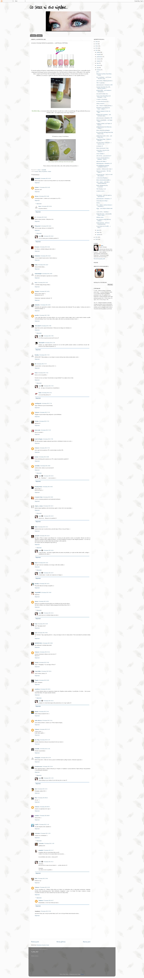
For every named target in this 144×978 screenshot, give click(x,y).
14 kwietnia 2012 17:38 (48, 386)
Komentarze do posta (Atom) (43, 945)
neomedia (41, 850)
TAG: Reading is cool (101, 189)
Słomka (36, 711)
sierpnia (98, 61)
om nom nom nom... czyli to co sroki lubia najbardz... (104, 175)
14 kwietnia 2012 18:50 (43, 601)
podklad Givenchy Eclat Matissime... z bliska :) (104, 127)
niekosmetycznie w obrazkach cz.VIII (104, 85)
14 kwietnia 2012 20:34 (45, 689)
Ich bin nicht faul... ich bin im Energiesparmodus (102, 223)
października (99, 56)
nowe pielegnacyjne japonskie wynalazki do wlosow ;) (102, 166)
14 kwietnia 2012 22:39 (46, 757)
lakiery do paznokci (43, 171)
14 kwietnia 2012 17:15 (41, 363)
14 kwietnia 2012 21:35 (45, 739)
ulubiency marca (99, 217)
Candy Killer (38, 671)
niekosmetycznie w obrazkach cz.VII (104, 118)
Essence (36, 171)
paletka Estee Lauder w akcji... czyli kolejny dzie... (104, 136)
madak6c (37, 815)
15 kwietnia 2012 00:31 (45, 806)
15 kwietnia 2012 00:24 (43, 797)
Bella (36, 878)
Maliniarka (37, 256)
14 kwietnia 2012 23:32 (42, 789)
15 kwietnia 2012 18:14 (48, 613)
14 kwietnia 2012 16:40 (44, 196)
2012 (96, 50)
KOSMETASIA (38, 643)
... (96, 193)
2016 (96, 41)
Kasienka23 (37, 178)
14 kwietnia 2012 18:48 (46, 592)
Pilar (36, 798)
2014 (96, 46)
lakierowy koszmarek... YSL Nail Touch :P (103, 171)
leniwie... (98, 202)
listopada (99, 54)
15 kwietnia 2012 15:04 (43, 878)
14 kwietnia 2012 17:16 (43, 372)
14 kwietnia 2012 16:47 (43, 264)
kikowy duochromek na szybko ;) (103, 180)
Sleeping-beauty (38, 486)
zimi (36, 789)
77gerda (36, 680)
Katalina (37, 355)
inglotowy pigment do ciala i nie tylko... (103, 111)
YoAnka (36, 421)
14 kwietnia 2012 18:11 (47, 392)
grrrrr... (98, 71)
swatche (49, 171)
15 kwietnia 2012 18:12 (48, 861)
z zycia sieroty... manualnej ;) (102, 211)
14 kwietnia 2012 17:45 (46, 430)
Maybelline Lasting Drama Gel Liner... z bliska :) (103, 108)
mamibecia (37, 689)
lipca (98, 63)
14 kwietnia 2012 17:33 (44, 421)
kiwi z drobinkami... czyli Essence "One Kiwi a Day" (103, 77)
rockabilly (37, 748)
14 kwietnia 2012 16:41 (46, 226)
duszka (36, 601)
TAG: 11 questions (100, 82)
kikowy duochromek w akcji (102, 148)
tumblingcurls (38, 403)
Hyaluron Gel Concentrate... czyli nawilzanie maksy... (103, 115)
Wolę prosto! (38, 226)
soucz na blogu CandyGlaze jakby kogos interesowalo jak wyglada (60, 161)
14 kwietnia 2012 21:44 (45, 748)
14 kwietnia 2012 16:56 (45, 305)
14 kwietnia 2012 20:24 (46, 671)
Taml (36, 624)
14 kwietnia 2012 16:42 (45, 247)
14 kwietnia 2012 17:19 (45, 412)
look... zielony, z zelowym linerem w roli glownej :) (104, 205)
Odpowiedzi (38, 203)
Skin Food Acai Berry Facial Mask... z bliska (104, 74)
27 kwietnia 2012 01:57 (48, 900)
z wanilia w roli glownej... (102, 99)
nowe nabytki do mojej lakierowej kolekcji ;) (103, 220)
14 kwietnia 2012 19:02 (42, 632)
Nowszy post (35, 942)
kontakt (33, 35)
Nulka (36, 264)
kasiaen (36, 457)
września (99, 59)
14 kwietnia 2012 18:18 (48, 476)
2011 (96, 237)
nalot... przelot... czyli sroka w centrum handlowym (103, 182)
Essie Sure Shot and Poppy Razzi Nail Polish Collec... (104, 133)
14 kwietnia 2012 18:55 (43, 623)
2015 (96, 43)
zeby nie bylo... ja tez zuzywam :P (103, 155)
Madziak (37, 291)
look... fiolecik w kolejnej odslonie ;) (104, 105)
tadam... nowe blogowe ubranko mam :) (104, 209)
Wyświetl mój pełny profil (99, 258)
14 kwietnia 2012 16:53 (43, 282)
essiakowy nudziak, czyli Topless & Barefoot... (104, 124)
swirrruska (37, 833)
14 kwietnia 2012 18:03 (48, 497)
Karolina (37, 583)
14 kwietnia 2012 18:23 (44, 535)
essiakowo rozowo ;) (100, 191)
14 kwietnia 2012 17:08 (48, 336)
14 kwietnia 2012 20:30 (44, 680)
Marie (36, 373)
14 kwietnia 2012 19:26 (44, 662)
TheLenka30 (38, 326)
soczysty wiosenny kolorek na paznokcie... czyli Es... (102, 158)
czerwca (98, 65)
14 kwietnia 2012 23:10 (47, 766)
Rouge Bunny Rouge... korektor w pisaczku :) (103, 139)
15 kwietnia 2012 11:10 (44, 824)
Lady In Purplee (38, 439)
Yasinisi (36, 662)
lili (35, 364)
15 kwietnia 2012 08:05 (44, 815)
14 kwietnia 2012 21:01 (44, 711)
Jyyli (36, 632)
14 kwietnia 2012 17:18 (47, 403)
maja (98, 67)
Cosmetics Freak (38, 497)
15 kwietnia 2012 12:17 (48, 850)
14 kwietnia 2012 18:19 (48, 516)
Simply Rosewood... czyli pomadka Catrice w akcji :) (104, 214)
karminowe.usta (38, 766)
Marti (36, 562)
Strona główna (61, 942)
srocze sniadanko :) (100, 153)
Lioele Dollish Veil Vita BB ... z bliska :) (103, 226)
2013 (96, 48)
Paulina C (37, 187)
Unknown (37, 412)
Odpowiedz (37, 182)
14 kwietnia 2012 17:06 (46, 325)
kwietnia (99, 69)
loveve (40, 206)
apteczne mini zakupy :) (101, 161)
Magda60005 (38, 592)
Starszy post (86, 942)
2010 (96, 239)
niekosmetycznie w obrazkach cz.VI (104, 163)
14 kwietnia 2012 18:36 (48, 550)
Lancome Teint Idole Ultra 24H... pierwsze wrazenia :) (103, 87)
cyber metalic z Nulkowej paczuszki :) (104, 80)
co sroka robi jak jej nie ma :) (102, 101)
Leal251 (36, 824)
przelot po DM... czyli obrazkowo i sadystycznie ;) (103, 91)
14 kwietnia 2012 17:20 (50, 342)
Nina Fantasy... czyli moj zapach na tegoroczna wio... (104, 195)
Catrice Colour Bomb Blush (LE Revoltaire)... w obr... (103, 96)
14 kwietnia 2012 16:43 (48, 236)
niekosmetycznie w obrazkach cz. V (104, 198)
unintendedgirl (38, 273)
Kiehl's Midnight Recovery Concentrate (102, 186)
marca (98, 230)
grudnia (98, 52)
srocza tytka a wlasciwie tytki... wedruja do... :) (103, 151)
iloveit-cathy (37, 430)
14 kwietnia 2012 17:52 (45, 448)
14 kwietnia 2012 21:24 (47, 720)
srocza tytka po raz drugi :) (102, 200)
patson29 (37, 535)
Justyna (36, 196)
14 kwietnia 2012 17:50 (48, 439)
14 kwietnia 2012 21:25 (45, 729)
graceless (37, 315)
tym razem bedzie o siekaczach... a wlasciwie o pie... (103, 143)
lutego (98, 232)
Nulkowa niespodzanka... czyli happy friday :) (104, 120)
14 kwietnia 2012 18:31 (44, 583)
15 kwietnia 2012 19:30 (45, 887)
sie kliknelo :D (99, 146)
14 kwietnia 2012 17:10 (44, 355)
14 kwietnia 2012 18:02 (45, 465)
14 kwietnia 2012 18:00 (44, 457)
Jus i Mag (37, 740)
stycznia (98, 234)
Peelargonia (37, 757)
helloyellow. (37, 305)
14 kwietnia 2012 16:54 (47, 206)
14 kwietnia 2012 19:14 (45, 652)
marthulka (37, 465)
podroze (39, 35)
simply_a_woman (39, 506)
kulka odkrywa (38, 720)
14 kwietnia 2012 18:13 (48, 506)
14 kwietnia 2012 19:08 (47, 643)
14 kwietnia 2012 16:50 (47, 273)
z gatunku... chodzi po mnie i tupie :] (104, 169)
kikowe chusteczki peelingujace (103, 130)
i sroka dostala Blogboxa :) (102, 178)
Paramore (37, 247)
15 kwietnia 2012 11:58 (48, 778)
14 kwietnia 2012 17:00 (44, 315)
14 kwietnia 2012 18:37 (48, 572)
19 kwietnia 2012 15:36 (46, 911)
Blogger (82, 974)
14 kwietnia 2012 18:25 (43, 562)
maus (40, 236)
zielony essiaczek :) (100, 103)
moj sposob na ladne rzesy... (102, 93)
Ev (35, 217)
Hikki (36, 527)
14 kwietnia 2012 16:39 (46, 178)
